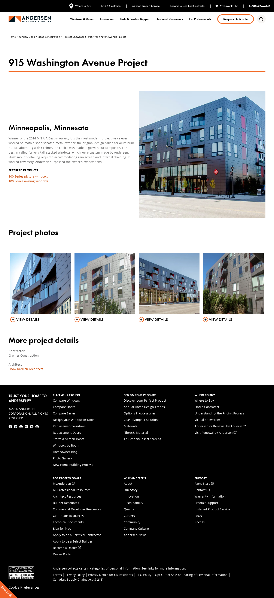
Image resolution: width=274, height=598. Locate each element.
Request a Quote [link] (235, 19)
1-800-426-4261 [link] (260, 6)
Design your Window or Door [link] (73, 420)
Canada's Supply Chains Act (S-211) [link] (78, 579)
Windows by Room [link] (66, 445)
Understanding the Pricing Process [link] (219, 413)
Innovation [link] (131, 496)
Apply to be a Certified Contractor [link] (77, 535)
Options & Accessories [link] (140, 413)
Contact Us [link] (202, 490)
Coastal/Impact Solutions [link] (141, 420)
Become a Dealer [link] (67, 548)
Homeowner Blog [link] (65, 452)
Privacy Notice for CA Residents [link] (110, 575)
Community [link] (132, 522)
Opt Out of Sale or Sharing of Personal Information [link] (191, 575)
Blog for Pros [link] (62, 528)
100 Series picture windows (28, 176)
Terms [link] (57, 575)
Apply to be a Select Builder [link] (72, 541)
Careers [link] (129, 516)
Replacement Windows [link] (69, 426)
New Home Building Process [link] (73, 465)
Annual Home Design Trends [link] (144, 407)
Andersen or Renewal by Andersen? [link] (220, 426)
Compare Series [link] (64, 413)
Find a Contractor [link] (207, 407)
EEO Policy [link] (144, 575)
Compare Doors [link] (64, 407)
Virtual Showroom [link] (207, 420)
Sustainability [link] (133, 503)
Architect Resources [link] (67, 496)
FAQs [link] (198, 516)
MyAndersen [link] (64, 483)
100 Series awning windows (28, 181)
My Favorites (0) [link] (229, 6)
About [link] (128, 483)
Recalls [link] (200, 522)
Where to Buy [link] (83, 6)
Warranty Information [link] (210, 496)
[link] (30, 19)
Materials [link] (130, 426)
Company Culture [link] (136, 528)
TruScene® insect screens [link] (142, 439)
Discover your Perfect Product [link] (145, 400)
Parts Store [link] (204, 483)
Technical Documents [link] (68, 522)
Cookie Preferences (24, 587)
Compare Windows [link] (66, 400)
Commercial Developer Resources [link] (77, 509)
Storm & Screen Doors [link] (68, 439)
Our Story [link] (130, 490)
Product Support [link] (206, 503)
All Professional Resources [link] (72, 490)
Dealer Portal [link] (62, 554)
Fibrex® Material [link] (136, 433)
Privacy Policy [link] (75, 575)
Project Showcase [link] (74, 37)
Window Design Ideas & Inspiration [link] (39, 37)
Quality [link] (129, 509)
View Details (27, 319)
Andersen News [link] (135, 535)
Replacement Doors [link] (67, 433)
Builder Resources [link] (66, 503)
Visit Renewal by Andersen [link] (216, 433)
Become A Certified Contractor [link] (187, 6)
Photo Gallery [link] (62, 458)
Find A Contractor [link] (111, 6)
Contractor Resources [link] (68, 516)
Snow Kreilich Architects (26, 369)
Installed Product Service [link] (146, 6)
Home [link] (12, 37)
